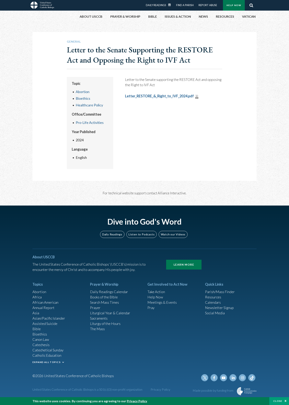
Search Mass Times (104, 302)
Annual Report (43, 307)
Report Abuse (208, 5)
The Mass (97, 329)
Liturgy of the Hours (105, 323)
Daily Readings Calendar (171, 5)
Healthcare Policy (89, 105)
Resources (213, 297)
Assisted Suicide (44, 323)
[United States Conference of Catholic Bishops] (42, 6)
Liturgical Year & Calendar (110, 313)
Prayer (95, 307)
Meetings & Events (162, 302)
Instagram (242, 377)
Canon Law (40, 339)
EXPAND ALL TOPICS (46, 362)
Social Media (215, 313)
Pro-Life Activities (90, 122)
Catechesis (41, 345)
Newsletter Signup (219, 307)
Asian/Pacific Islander (48, 318)
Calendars (213, 302)
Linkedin (233, 377)
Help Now (233, 5)
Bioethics (83, 98)
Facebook (214, 377)
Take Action (156, 292)
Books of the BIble (104, 297)
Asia (35, 313)
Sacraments (99, 318)
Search (251, 5)
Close (277, 401)
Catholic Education (46, 355)
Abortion (82, 92)
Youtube (223, 377)
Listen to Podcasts (142, 234)
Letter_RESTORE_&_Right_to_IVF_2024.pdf (159, 96)
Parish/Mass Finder (220, 292)
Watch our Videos (173, 234)
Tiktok (251, 377)
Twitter (204, 377)
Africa (37, 297)
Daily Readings (156, 5)
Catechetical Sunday (48, 350)
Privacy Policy (160, 389)
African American (45, 302)
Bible (36, 329)
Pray (151, 307)
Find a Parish (185, 5)
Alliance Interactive (172, 193)
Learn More (184, 264)
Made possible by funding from (213, 390)
